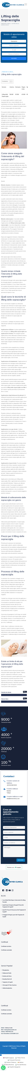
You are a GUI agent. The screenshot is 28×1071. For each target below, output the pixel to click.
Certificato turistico (6, 946)
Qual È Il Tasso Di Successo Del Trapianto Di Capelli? (14, 910)
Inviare (14, 58)
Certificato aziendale (6, 950)
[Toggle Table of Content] (10, 81)
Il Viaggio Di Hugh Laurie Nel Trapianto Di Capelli (13, 915)
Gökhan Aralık (8, 1027)
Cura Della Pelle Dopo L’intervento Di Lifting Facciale (13, 901)
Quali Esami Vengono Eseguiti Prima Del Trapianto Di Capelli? (13, 906)
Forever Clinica (16, 1046)
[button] (3, 1068)
